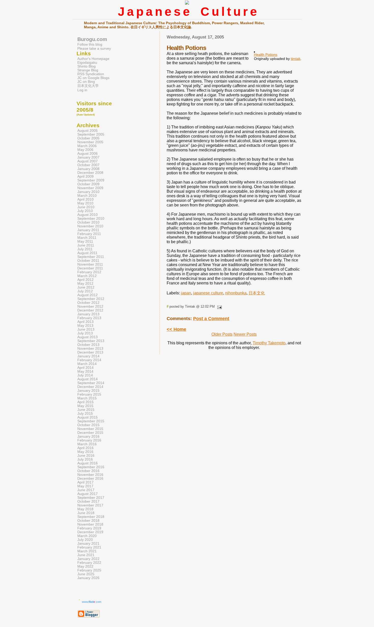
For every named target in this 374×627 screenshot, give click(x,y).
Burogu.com (92, 39)
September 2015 (90, 421)
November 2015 (90, 429)
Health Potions (265, 55)
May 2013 (85, 326)
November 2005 (90, 142)
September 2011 (90, 257)
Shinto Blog (86, 66)
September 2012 (90, 299)
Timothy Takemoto (269, 343)
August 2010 (87, 215)
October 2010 (88, 222)
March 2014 (87, 364)
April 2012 (85, 280)
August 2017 (87, 494)
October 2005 (88, 138)
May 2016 (85, 452)
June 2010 (85, 207)
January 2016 (88, 436)
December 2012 (90, 310)
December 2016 (90, 478)
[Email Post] (219, 306)
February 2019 (89, 528)
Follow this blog (89, 44)
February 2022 (89, 563)
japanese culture (208, 293)
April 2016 (85, 448)
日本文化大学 (88, 86)
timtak (295, 59)
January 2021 (88, 543)
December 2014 (90, 387)
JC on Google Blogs (93, 78)
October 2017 (88, 501)
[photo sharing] (254, 51)
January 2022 (88, 559)
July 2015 (85, 413)
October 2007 (88, 165)
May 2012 (85, 283)
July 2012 (85, 291)
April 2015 (85, 402)
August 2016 (87, 463)
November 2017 (90, 505)
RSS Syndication (90, 74)
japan (186, 293)
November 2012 (90, 306)
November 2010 (90, 226)
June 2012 (85, 287)
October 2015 (88, 425)
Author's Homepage (93, 59)
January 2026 (88, 578)
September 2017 (90, 498)
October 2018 (88, 520)
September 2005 (90, 134)
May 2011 (85, 241)
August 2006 (87, 153)
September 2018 (90, 517)
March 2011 (86, 238)
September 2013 (90, 341)
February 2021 (89, 547)
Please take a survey (94, 48)
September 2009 (90, 180)
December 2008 (90, 173)
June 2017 (85, 490)
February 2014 (89, 360)
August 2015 (87, 417)
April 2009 (85, 176)
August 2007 (87, 161)
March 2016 (87, 444)
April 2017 (85, 482)
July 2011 (85, 249)
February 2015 (89, 394)
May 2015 (85, 406)
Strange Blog (87, 70)
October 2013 (88, 345)
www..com (91, 601)
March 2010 (87, 196)
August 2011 (87, 253)
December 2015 (90, 433)
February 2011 (89, 234)
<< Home (176, 329)
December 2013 (90, 352)
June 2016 (85, 456)
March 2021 (87, 551)
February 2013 (89, 318)
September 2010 (90, 218)
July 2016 (85, 459)
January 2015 (88, 391)
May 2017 (85, 486)
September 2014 (90, 383)
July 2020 (85, 540)
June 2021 (85, 555)
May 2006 (85, 150)
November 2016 (90, 475)
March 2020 (87, 536)
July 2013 (85, 333)
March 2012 (87, 276)
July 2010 (85, 211)
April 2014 (85, 368)
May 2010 (85, 203)
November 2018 (90, 524)
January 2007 (88, 157)
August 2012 (87, 295)
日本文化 (257, 293)
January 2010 (88, 192)
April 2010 (85, 199)
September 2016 (90, 467)
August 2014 (87, 379)
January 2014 (88, 356)
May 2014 (85, 371)
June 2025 (85, 574)
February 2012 (89, 272)
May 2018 (85, 509)
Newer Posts (245, 334)
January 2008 (88, 169)
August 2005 (87, 131)
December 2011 (90, 268)
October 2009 (88, 184)
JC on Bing (86, 82)
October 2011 (88, 261)
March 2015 (87, 398)
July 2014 (85, 375)
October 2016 (88, 471)
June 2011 (85, 245)
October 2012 (88, 303)
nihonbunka (236, 293)
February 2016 (89, 440)
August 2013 (87, 337)
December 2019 (90, 532)
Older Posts (222, 334)
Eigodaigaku (87, 62)
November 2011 (90, 264)
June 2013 (85, 329)
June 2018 (85, 513)
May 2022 (85, 566)
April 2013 (85, 322)
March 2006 (87, 146)
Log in (82, 90)
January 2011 (88, 230)
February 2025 (89, 570)
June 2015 (85, 410)
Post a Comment (211, 318)
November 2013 (90, 348)
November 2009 (90, 188)
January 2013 (88, 314)
